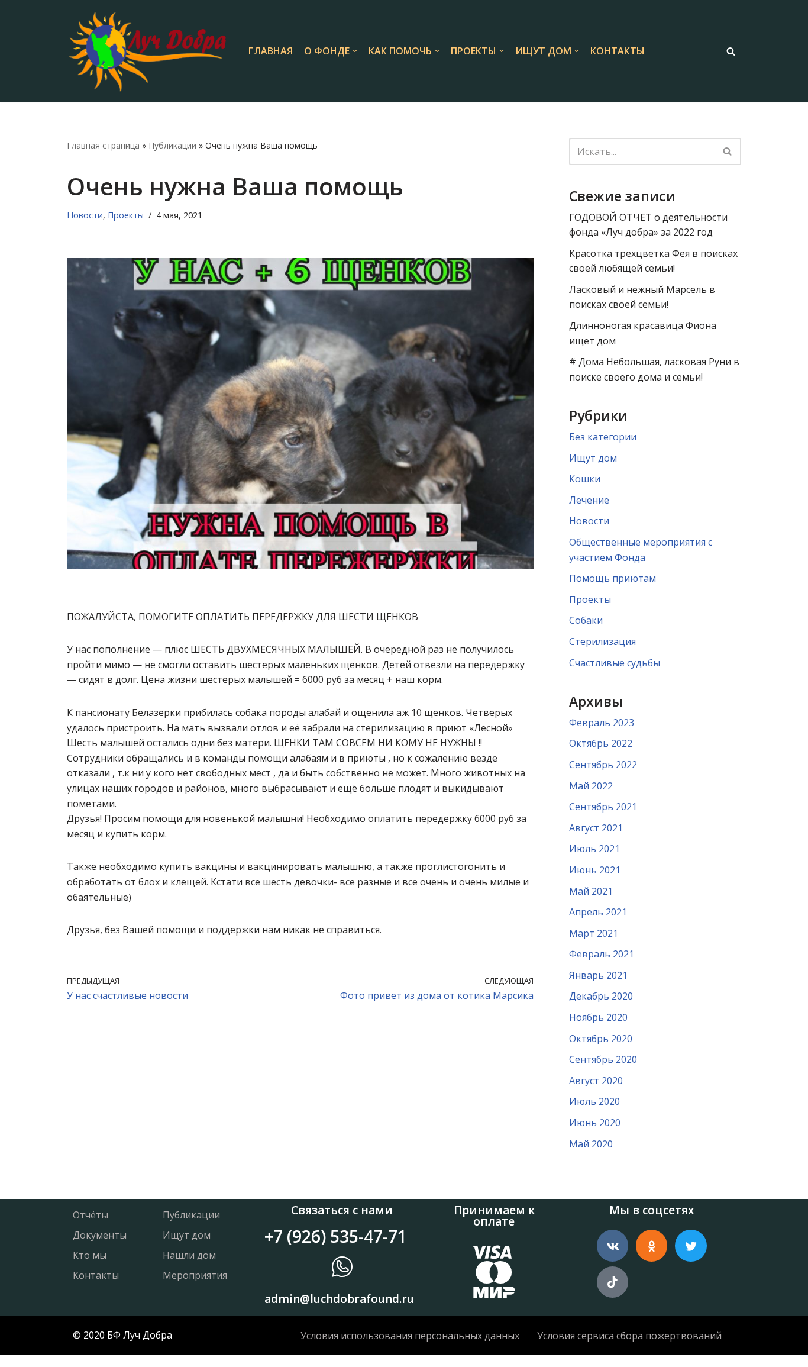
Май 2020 (591, 1143)
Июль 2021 (594, 848)
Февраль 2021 (601, 953)
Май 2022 (591, 785)
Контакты (617, 50)
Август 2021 (596, 827)
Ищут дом (593, 458)
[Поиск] (730, 51)
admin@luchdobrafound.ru (339, 1299)
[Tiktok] (612, 1282)
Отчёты (90, 1214)
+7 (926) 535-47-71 (335, 1236)
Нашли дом (189, 1255)
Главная (270, 50)
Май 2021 (591, 891)
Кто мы (89, 1255)
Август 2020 (596, 1080)
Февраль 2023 (601, 722)
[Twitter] (690, 1245)
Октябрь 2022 (600, 743)
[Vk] (612, 1245)
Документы (100, 1235)
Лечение (589, 500)
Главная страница (103, 145)
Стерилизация (602, 641)
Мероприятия (195, 1275)
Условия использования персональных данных (409, 1335)
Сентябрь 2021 (603, 806)
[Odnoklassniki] (651, 1245)
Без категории (602, 436)
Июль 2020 (594, 1101)
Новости (85, 215)
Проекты (126, 215)
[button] (355, 51)
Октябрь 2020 (600, 1038)
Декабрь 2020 (601, 995)
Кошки (584, 478)
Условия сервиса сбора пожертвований (629, 1335)
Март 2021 (593, 933)
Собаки (586, 620)
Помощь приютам (612, 578)
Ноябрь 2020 (598, 1017)
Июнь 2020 (594, 1122)
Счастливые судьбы (614, 662)
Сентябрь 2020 (603, 1059)
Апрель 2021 (598, 911)
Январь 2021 (598, 975)
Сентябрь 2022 (603, 764)
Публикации (172, 145)
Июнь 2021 (594, 869)
